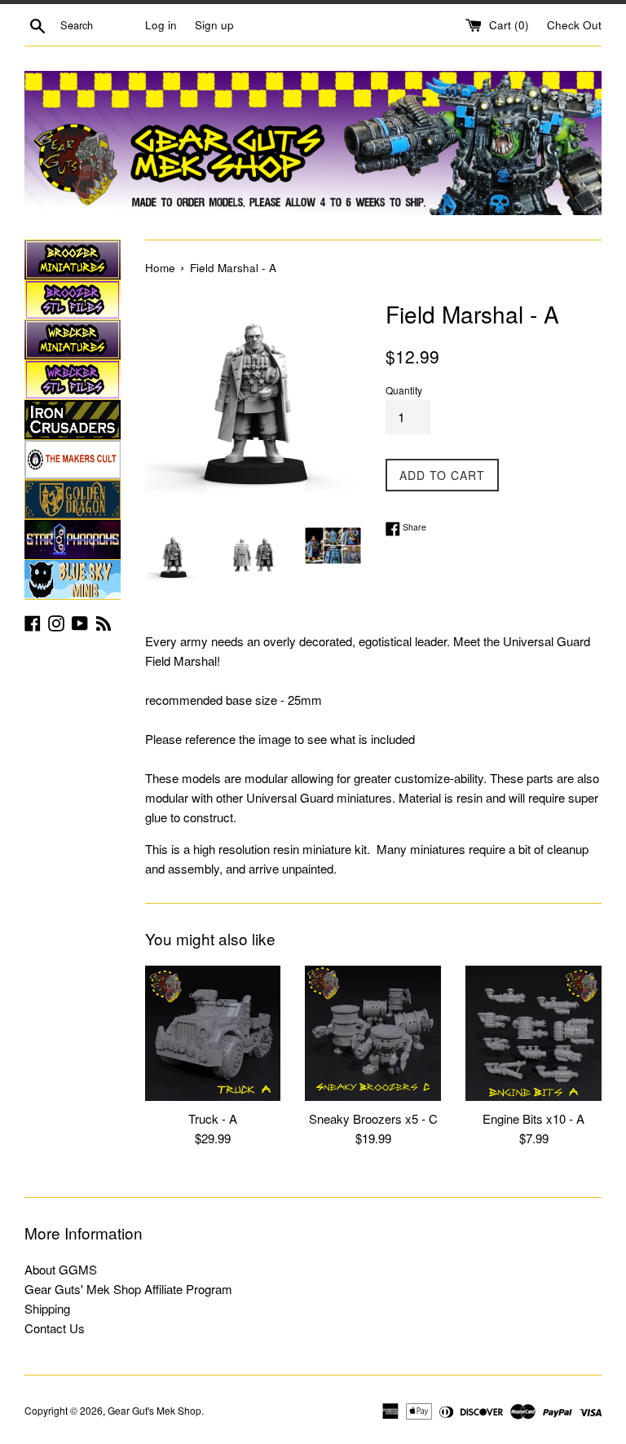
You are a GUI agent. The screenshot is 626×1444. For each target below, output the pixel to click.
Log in (161, 25)
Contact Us (54, 1327)
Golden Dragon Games (72, 499)
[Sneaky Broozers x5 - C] (373, 1034)
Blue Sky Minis (72, 579)
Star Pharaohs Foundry (72, 539)
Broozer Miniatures (72, 260)
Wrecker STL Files (72, 379)
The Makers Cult (72, 459)
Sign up (214, 25)
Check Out (574, 25)
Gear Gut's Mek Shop (154, 1410)
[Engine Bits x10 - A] (533, 1034)
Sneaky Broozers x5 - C (373, 1118)
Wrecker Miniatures (72, 339)
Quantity (404, 390)
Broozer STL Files (72, 299)
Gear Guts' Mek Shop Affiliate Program (128, 1288)
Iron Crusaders (72, 419)
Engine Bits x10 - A (533, 1118)
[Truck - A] (213, 1034)
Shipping (47, 1308)
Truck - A (212, 1118)
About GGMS (60, 1269)
